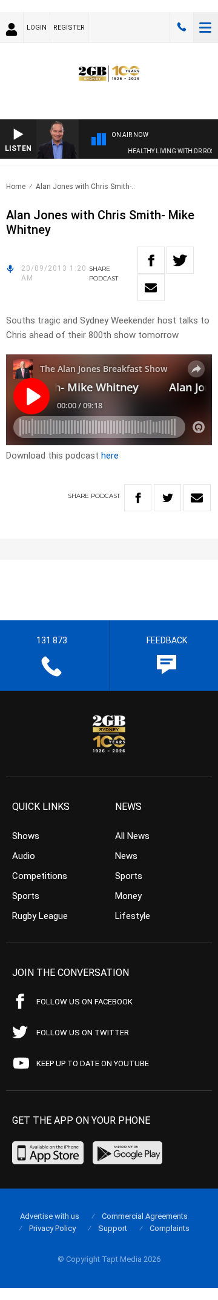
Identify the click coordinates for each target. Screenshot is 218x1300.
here (110, 455)
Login (37, 28)
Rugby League (40, 915)
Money (128, 895)
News (126, 856)
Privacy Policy (52, 1228)
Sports (25, 895)
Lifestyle (132, 915)
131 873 (181, 27)
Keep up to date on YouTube (92, 1063)
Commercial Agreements (145, 1216)
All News (132, 836)
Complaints (170, 1228)
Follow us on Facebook (84, 1001)
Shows (25, 836)
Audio (23, 856)
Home (15, 186)
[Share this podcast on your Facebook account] (151, 260)
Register (69, 28)
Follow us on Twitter (82, 1032)
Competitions (39, 876)
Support (112, 1228)
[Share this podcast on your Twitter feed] (180, 260)
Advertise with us (49, 1216)
